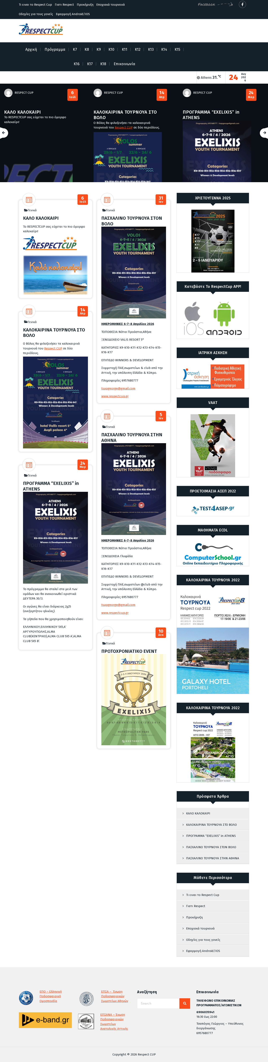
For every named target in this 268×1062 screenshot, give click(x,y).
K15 (177, 49)
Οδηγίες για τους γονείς (36, 14)
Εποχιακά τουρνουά (110, 4)
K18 (103, 64)
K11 (124, 49)
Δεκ (161, 633)
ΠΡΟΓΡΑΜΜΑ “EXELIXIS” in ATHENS (128, 114)
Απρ (79, 94)
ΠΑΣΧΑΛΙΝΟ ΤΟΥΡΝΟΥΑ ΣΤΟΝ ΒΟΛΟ (220, 114)
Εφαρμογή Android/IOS (73, 14)
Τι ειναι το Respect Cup (35, 4)
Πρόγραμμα (55, 49)
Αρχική (31, 49)
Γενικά (32, 210)
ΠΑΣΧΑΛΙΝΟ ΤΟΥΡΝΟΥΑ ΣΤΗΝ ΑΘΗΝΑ (131, 437)
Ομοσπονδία (48, 1001)
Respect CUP (41, 127)
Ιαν (257, 94)
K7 (75, 49)
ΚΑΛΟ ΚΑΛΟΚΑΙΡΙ (41, 218)
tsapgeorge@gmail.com (118, 388)
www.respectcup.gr (115, 396)
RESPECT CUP (30, 93)
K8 (87, 49)
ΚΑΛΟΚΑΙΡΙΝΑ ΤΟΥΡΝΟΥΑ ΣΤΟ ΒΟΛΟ (42, 114)
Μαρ (168, 94)
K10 (111, 49)
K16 (77, 64)
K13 (151, 49)
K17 (90, 64)
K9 (99, 49)
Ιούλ (83, 200)
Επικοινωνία (124, 64)
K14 (164, 49)
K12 (137, 49)
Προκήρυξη (85, 4)
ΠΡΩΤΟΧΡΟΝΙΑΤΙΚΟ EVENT (129, 651)
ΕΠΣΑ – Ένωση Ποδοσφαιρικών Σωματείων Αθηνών (114, 996)
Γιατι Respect (64, 4)
